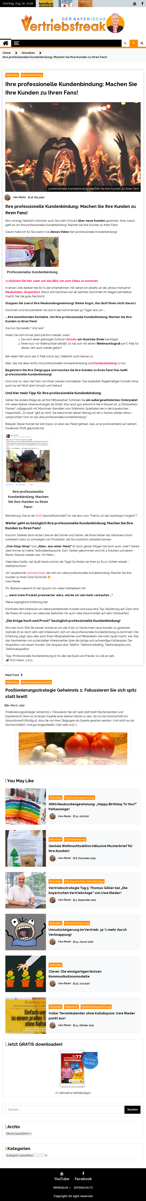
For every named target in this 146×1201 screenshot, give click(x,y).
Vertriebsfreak (36, 573)
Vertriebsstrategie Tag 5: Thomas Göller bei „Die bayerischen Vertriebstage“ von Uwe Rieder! (88, 890)
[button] (125, 43)
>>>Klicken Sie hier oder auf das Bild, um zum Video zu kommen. (52, 281)
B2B (38, 515)
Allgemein (71, 1006)
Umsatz (71, 339)
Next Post (12, 675)
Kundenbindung (32, 74)
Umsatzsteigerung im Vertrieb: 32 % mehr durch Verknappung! (88, 932)
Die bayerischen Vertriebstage (84, 881)
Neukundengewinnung (36, 682)
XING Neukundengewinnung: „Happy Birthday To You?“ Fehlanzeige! (93, 806)
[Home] (5, 43)
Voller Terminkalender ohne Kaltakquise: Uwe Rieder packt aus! (92, 1015)
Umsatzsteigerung (77, 923)
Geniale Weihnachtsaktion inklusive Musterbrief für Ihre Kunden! (91, 848)
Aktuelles (12, 74)
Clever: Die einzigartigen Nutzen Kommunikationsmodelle (75, 973)
